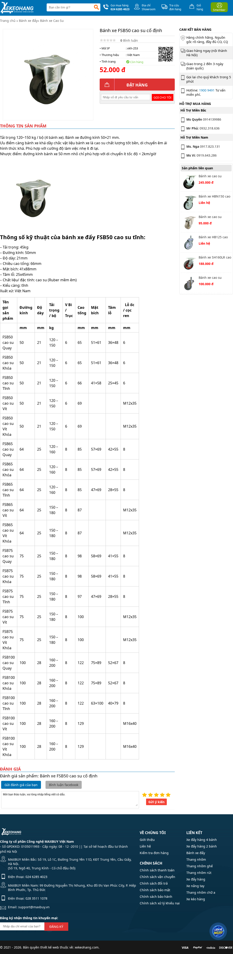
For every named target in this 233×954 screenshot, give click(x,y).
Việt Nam (133, 55)
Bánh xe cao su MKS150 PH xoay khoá (211, 176)
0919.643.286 (201, 155)
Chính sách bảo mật (155, 890)
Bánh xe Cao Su (52, 20)
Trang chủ (7, 20)
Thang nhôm (196, 859)
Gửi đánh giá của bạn (21, 785)
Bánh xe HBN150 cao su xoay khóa (214, 196)
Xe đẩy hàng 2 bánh (201, 846)
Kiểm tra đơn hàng (154, 853)
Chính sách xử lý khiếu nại (160, 903)
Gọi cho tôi (162, 97)
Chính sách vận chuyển (157, 877)
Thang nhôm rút (198, 872)
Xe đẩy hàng (195, 879)
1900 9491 (207, 90)
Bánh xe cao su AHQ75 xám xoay (211, 217)
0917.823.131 (203, 146)
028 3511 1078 (36, 898)
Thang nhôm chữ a (200, 892)
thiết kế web (49, 947)
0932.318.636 (203, 128)
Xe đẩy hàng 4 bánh (201, 839)
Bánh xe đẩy (28, 20)
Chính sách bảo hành (156, 896)
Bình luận (129, 40)
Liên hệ (145, 846)
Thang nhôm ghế (199, 866)
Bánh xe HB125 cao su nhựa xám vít (213, 237)
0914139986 (203, 119)
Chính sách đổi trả (154, 883)
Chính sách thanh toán (157, 870)
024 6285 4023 (36, 877)
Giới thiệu (147, 839)
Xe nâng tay (195, 886)
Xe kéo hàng (195, 899)
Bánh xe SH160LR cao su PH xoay (215, 257)
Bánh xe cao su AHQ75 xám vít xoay (214, 278)
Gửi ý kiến (156, 802)
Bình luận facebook (63, 785)
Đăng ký (56, 926)
